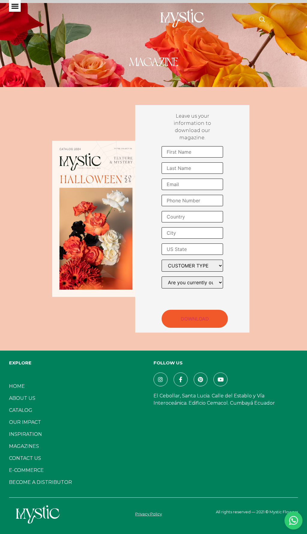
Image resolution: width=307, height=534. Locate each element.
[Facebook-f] (181, 380)
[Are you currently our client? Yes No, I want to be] (192, 282)
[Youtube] (220, 380)
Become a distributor (40, 482)
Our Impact (25, 422)
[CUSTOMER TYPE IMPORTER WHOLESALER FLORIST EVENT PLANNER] (192, 266)
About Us (22, 398)
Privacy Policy (148, 513)
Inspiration (25, 434)
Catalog (20, 410)
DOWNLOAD (195, 319)
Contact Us (25, 458)
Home (17, 386)
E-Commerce (26, 470)
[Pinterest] (201, 380)
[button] (15, 6)
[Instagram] (161, 380)
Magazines (24, 446)
